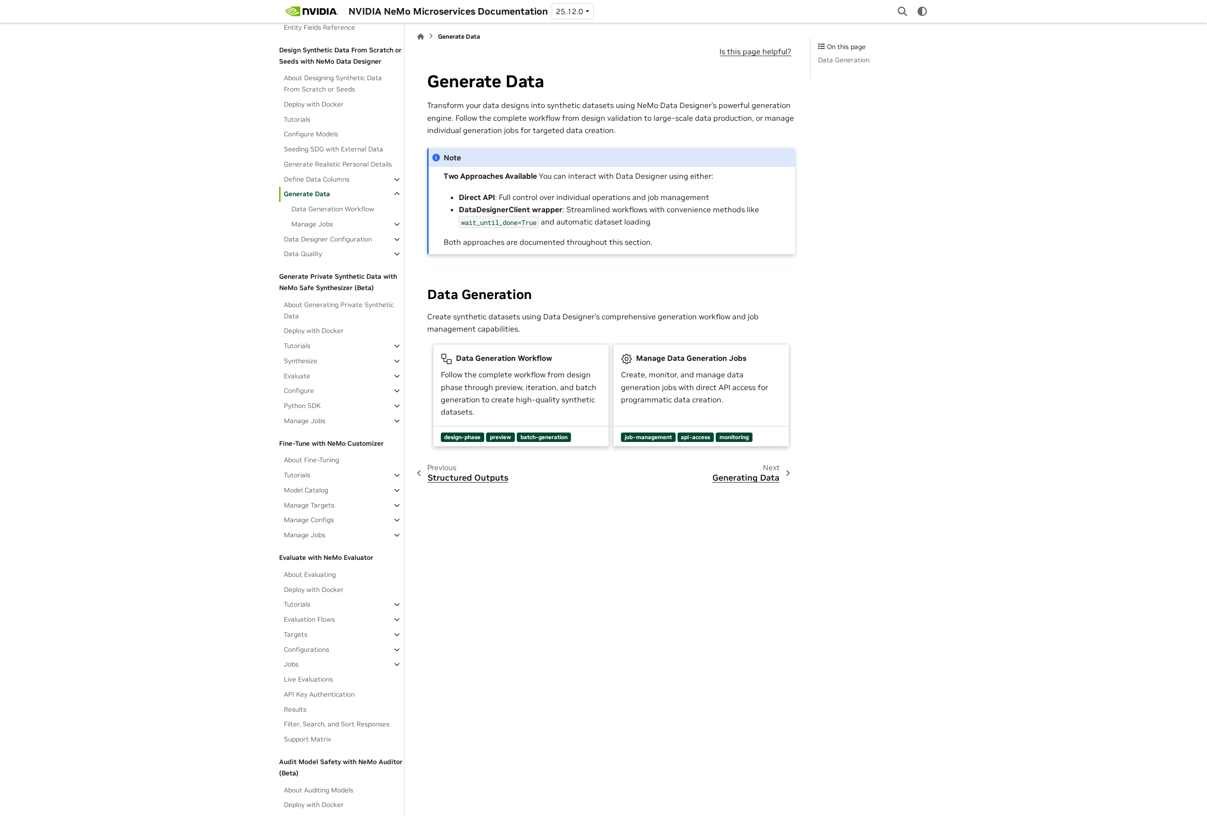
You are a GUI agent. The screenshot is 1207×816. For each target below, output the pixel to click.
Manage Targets (309, 505)
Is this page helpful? (755, 51)
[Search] (902, 11)
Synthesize (300, 361)
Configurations (306, 649)
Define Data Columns (316, 179)
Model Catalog (306, 490)
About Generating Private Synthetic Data (339, 310)
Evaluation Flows (309, 619)
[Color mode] (922, 11)
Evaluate (297, 376)
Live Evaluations (308, 679)
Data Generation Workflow (332, 209)
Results (295, 709)
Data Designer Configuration (328, 239)
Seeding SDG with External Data (333, 149)
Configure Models (311, 134)
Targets (295, 634)
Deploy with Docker (314, 104)
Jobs (291, 664)
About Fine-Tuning (311, 460)
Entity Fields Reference (319, 27)
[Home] (420, 37)
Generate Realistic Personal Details (338, 164)
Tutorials (297, 119)
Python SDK (302, 405)
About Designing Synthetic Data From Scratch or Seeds (333, 83)
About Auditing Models (318, 790)
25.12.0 (569, 11)
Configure (299, 390)
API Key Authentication (319, 694)
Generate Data (307, 194)
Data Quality (303, 254)
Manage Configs (309, 520)
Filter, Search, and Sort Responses (336, 724)
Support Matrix (307, 739)
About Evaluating (310, 574)
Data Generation (843, 60)
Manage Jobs (312, 224)
